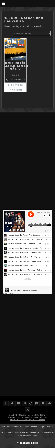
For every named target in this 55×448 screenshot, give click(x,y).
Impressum (36, 417)
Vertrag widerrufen (27, 443)
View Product (17, 90)
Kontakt (25, 417)
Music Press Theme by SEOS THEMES (27, 419)
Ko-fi (45, 417)
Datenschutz (14, 417)
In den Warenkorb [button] (17, 85)
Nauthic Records (27, 415)
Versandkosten (18, 79)
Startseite (40, 415)
